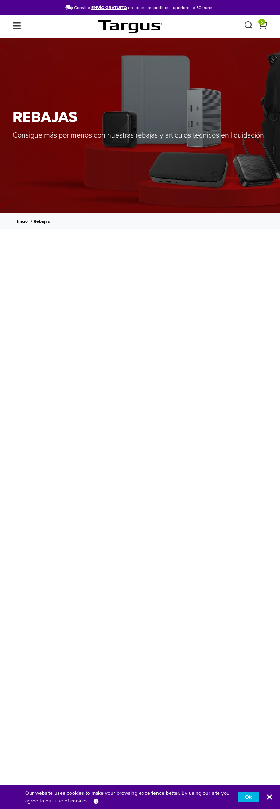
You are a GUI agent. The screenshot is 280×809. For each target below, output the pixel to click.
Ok (248, 797)
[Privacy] (96, 801)
